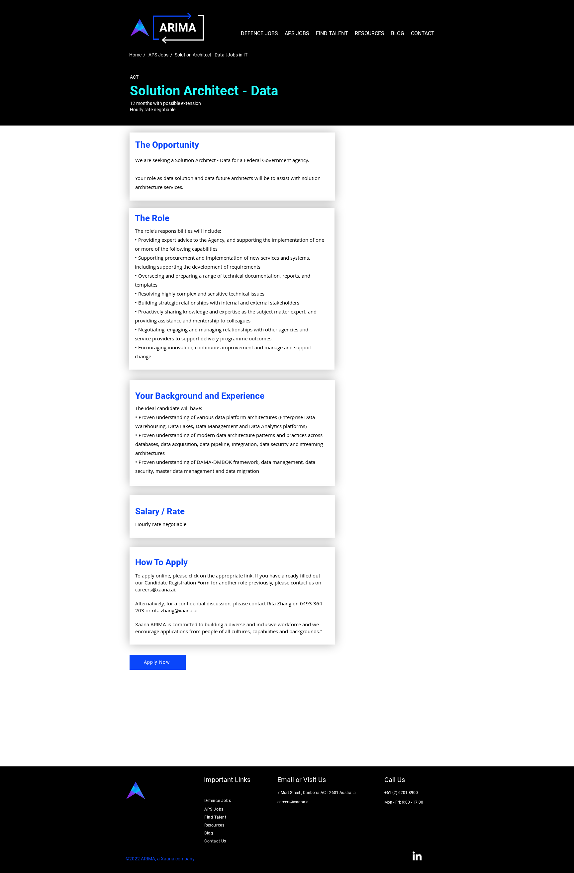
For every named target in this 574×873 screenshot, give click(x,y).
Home (135, 54)
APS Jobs (158, 54)
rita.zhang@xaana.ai (175, 610)
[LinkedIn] (417, 855)
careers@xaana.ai (155, 589)
